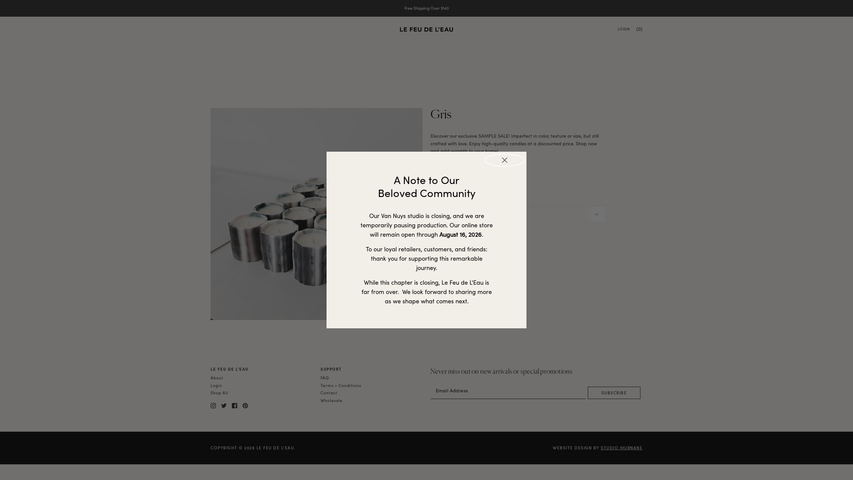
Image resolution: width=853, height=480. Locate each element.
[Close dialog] (504, 160)
